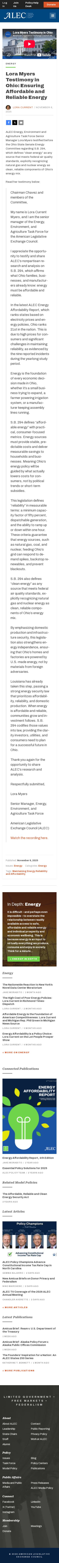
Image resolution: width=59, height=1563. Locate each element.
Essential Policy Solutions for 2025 (24, 1168)
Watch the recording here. (29, 838)
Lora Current (23, 107)
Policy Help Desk (32, 4)
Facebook (8, 1501)
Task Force (8, 1463)
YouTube (36, 1507)
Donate (51, 4)
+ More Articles (15, 1307)
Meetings (36, 1526)
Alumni (6, 1444)
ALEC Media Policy (42, 1488)
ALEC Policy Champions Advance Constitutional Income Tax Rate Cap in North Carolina (27, 1265)
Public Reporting (40, 1428)
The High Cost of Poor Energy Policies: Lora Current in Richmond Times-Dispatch (27, 1000)
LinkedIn (35, 1501)
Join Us (16, 4)
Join (4, 1526)
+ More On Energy (16, 1052)
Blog (33, 1458)
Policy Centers (39, 1463)
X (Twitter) (8, 1507)
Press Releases (40, 1483)
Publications (38, 1468)
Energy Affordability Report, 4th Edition (28, 1158)
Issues (6, 1458)
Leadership (8, 1428)
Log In (4, 4)
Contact (35, 1423)
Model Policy (9, 1468)
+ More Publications (18, 1371)
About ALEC (9, 1423)
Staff (5, 1439)
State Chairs (9, 1434)
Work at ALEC (39, 1439)
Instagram (8, 1512)
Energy (18, 866)
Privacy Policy (39, 1434)
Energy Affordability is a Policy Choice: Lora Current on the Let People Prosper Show (27, 1036)
